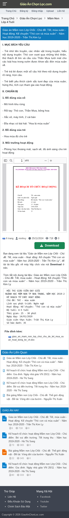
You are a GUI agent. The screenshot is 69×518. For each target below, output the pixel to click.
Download (52, 245)
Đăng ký (24, 11)
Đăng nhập (37, 11)
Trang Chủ (11, 11)
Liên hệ (61, 11)
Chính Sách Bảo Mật (19, 506)
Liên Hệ (12, 496)
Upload (50, 11)
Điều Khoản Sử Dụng (19, 501)
